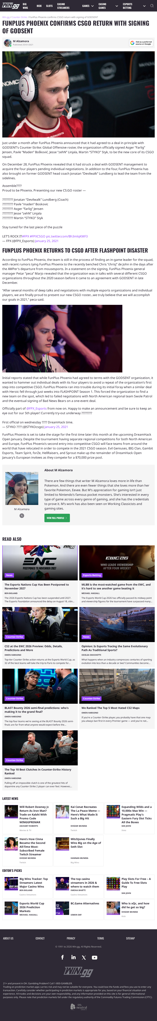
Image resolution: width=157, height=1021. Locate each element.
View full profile (55, 517)
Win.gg (6, 17)
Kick (39, 6)
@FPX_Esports (36, 408)
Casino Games (102, 6)
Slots (49, 6)
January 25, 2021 (47, 241)
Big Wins (25, 6)
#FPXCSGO (37, 236)
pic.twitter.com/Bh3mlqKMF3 (67, 236)
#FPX (25, 236)
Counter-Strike (19, 17)
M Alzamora (21, 41)
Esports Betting (127, 6)
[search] (152, 6)
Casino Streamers (63, 6)
